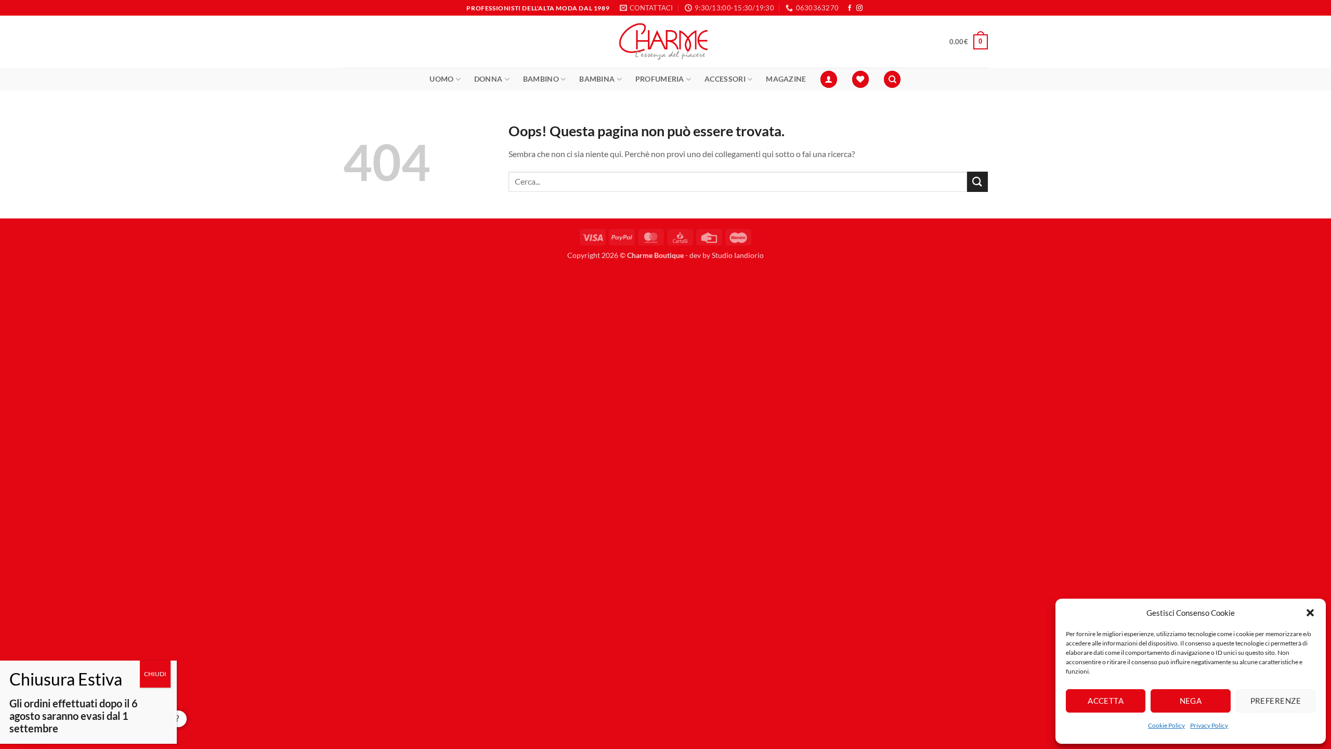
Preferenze (1275, 700)
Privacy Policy (1209, 725)
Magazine (786, 78)
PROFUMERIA (659, 78)
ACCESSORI (725, 78)
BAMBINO (541, 78)
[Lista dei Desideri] (860, 79)
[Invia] (977, 182)
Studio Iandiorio (738, 255)
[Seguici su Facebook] (849, 8)
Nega (1191, 700)
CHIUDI (155, 674)
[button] (1310, 613)
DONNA (488, 78)
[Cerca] (892, 79)
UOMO (441, 78)
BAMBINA (597, 78)
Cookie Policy (1166, 725)
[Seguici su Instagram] (859, 8)
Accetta (1106, 700)
